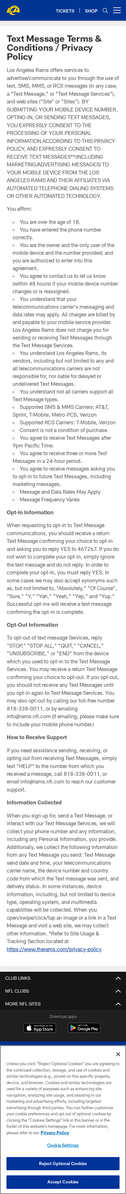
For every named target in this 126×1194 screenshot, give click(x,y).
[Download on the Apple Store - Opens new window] (40, 1028)
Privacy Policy (55, 1132)
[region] (63, 1119)
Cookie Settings (63, 1145)
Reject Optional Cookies (63, 1163)
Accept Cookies (63, 1181)
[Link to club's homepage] (13, 8)
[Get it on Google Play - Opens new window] (84, 1031)
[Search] (105, 10)
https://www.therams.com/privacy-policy (54, 949)
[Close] (118, 1054)
